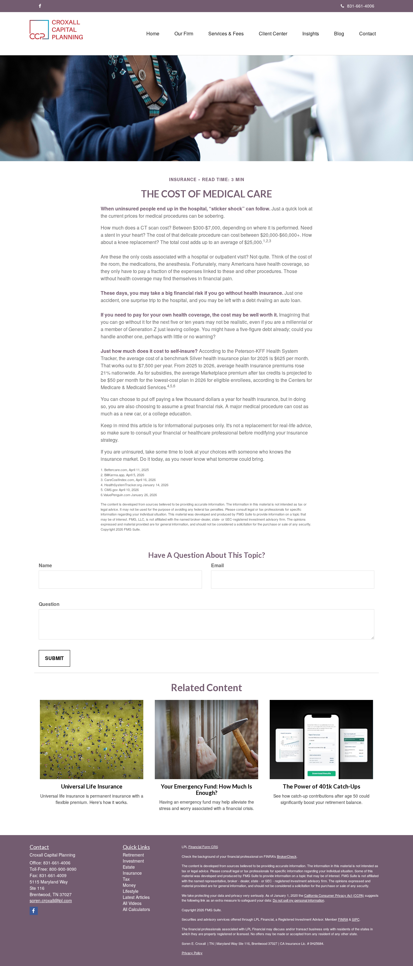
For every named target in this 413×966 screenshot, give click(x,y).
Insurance (132, 873)
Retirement (133, 855)
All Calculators (136, 909)
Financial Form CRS (203, 846)
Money (129, 885)
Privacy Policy (192, 952)
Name (45, 565)
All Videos (132, 903)
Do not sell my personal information (298, 900)
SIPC (355, 919)
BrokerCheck (287, 856)
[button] (184, 33)
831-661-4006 (360, 6)
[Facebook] (40, 6)
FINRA (343, 919)
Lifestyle (130, 891)
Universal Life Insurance (91, 786)
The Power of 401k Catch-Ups (321, 786)
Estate (129, 867)
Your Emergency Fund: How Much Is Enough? (206, 789)
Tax (126, 879)
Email (217, 565)
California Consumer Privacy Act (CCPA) (334, 895)
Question (49, 604)
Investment (133, 861)
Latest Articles (136, 897)
